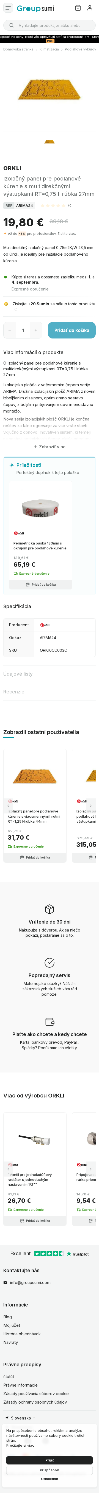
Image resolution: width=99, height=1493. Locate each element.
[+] (36, 330)
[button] (57, 205)
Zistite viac (66, 234)
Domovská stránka (18, 49)
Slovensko (21, 1418)
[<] (8, 805)
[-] (10, 330)
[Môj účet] (90, 8)
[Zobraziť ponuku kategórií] (8, 8)
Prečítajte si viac (20, 1445)
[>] (91, 805)
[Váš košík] (78, 8)
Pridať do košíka (71, 330)
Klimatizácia (49, 49)
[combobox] (49, 25)
